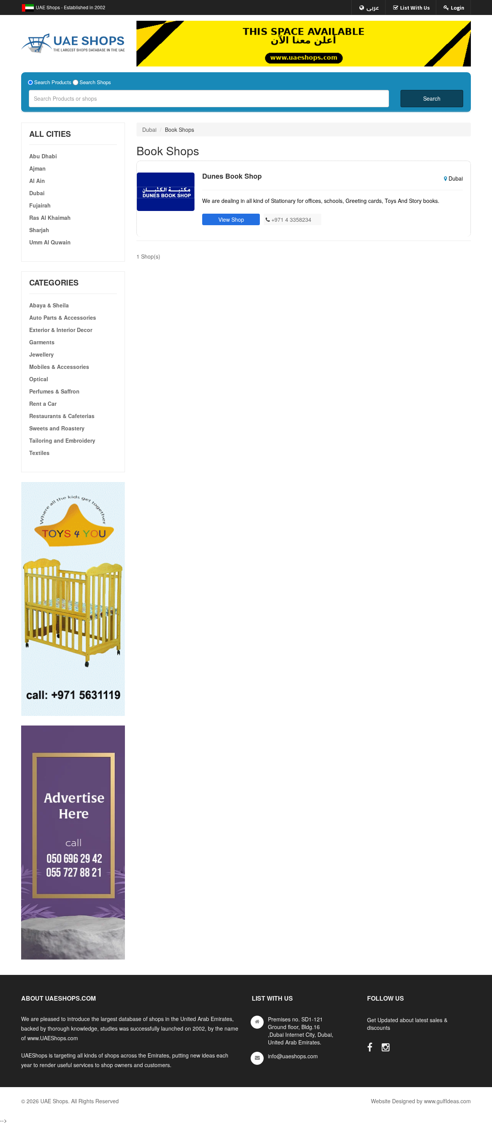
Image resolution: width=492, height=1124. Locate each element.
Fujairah (40, 205)
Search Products (52, 82)
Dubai (37, 193)
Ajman (37, 168)
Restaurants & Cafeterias (62, 416)
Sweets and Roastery (57, 428)
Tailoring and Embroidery (62, 440)
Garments (42, 342)
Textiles (39, 453)
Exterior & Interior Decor (60, 330)
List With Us (415, 8)
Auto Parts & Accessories (62, 317)
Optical (38, 379)
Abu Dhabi (43, 156)
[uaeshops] (73, 41)
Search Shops (95, 82)
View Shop (231, 219)
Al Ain (37, 180)
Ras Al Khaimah (50, 217)
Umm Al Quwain (50, 242)
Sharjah (39, 230)
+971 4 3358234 (290, 219)
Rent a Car (43, 403)
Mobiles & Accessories (59, 366)
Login (457, 8)
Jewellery (41, 354)
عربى (372, 8)
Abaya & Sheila (49, 305)
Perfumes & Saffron (54, 391)
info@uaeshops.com (293, 1056)
